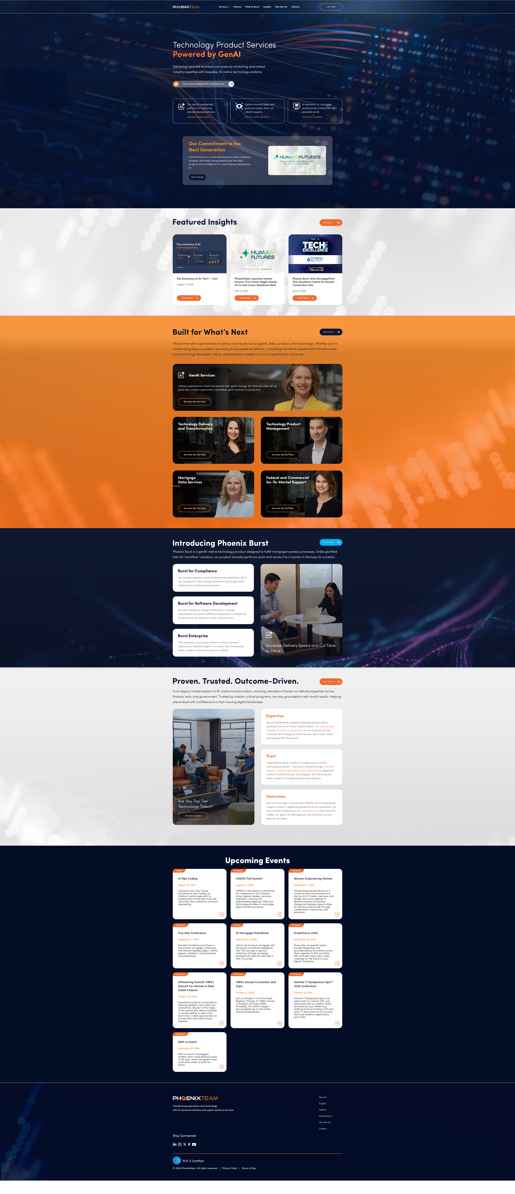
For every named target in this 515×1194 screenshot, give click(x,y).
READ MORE (187, 298)
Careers (295, 7)
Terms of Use (249, 1168)
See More (327, 223)
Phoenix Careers (193, 816)
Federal (237, 7)
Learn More (328, 542)
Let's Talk (331, 7)
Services (323, 1097)
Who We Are (281, 7)
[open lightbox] (297, 160)
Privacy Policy (230, 1168)
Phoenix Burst (252, 7)
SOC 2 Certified (193, 1161)
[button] (224, 7)
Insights (267, 7)
